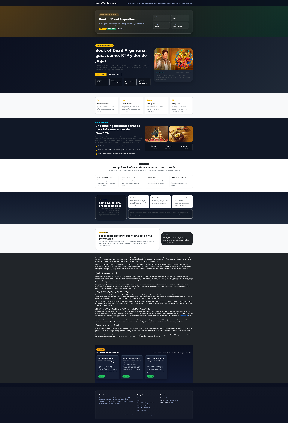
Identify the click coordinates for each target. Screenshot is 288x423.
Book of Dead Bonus (160, 3)
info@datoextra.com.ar (171, 400)
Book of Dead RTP (187, 3)
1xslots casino (184, 315)
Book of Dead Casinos (173, 3)
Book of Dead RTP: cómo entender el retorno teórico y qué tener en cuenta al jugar (106, 360)
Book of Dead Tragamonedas (144, 3)
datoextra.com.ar (171, 398)
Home (129, 3)
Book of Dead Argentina (106, 3)
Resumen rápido (114, 74)
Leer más (101, 376)
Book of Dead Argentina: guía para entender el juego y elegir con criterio (156, 360)
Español (172, 402)
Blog (133, 3)
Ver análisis (101, 74)
